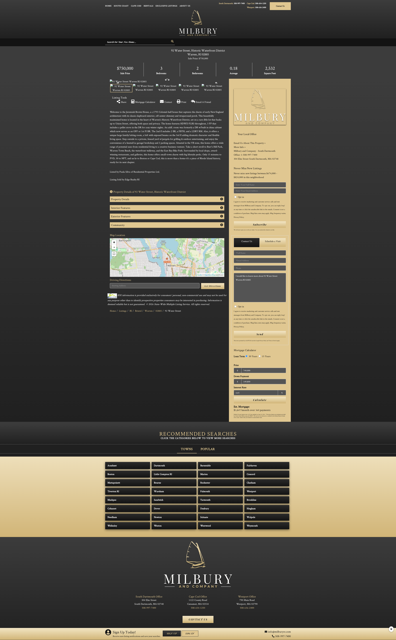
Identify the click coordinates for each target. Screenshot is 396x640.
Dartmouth (159, 465)
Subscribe (260, 224)
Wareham (159, 491)
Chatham (251, 482)
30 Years (252, 356)
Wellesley (112, 525)
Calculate (260, 400)
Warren (149, 310)
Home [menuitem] (108, 5)
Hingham (251, 508)
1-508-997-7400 (249, 154)
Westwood (205, 525)
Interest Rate (240, 387)
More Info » (239, 147)
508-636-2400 (260, 7)
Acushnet (112, 465)
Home (113, 310)
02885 (159, 310)
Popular (208, 449)
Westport (251, 491)
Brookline (251, 499)
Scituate (204, 517)
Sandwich (158, 499)
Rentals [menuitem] (148, 5)
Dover (157, 508)
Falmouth (205, 491)
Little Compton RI (163, 474)
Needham (112, 517)
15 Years (266, 356)
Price (236, 365)
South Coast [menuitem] (121, 5)
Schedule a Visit (273, 241)
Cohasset (112, 508)
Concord (251, 474)
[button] (172, 41)
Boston (111, 474)
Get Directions (212, 286)
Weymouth (252, 525)
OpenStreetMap (209, 275)
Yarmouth (205, 499)
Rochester (205, 482)
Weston (157, 525)
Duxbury (204, 508)
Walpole (251, 517)
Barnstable (205, 465)
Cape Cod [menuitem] (136, 5)
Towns (187, 449)
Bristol (138, 310)
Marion (204, 474)
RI (131, 310)
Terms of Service (273, 340)
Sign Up (172, 633)
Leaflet (200, 275)
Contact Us (280, 6)
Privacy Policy (239, 217)
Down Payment (241, 376)
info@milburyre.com (279, 631)
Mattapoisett (114, 482)
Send (259, 334)
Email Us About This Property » (249, 143)
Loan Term (239, 356)
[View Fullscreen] (114, 253)
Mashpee (112, 499)
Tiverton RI (113, 491)
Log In (190, 633)
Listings (123, 310)
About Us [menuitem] (185, 5)
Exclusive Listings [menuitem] (166, 5)
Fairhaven (252, 465)
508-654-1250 (260, 3)
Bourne (157, 482)
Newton (158, 517)
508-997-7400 (239, 3)
